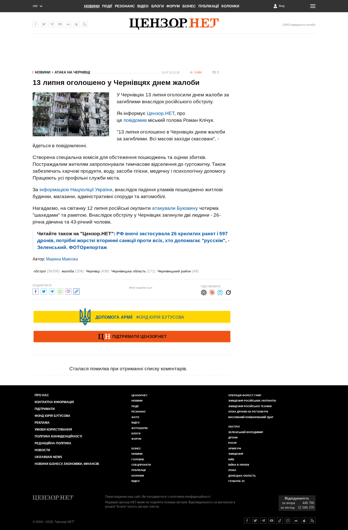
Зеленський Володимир (245, 432)
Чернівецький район (178, 271)
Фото (135, 417)
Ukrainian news (48, 457)
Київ (231, 459)
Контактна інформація (54, 402)
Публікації (208, 6)
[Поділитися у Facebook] (36, 291)
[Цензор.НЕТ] (174, 24)
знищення (235, 453)
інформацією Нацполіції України (75, 189)
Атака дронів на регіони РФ (248, 411)
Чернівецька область (133, 271)
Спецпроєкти (141, 464)
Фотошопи (139, 428)
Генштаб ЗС (236, 481)
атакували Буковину (175, 208)
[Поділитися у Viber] (68, 291)
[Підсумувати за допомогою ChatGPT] (204, 292)
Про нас (42, 395)
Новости (42, 450)
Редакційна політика (53, 443)
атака (232, 470)
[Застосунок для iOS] (76, 24)
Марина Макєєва (62, 259)
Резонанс (125, 6)
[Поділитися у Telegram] (52, 291)
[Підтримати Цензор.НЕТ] (132, 337)
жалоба (73, 271)
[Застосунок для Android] (68, 24)
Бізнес (189, 6)
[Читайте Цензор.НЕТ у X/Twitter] (255, 521)
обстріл (47, 271)
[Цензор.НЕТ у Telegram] (52, 24)
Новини (92, 6)
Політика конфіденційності (58, 436)
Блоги (157, 6)
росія (232, 442)
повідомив (135, 120)
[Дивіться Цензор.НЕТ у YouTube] (272, 521)
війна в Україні (238, 464)
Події (107, 6)
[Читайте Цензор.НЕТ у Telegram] (263, 521)
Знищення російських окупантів (252, 400)
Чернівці (97, 271)
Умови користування (53, 429)
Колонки (230, 6)
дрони (232, 437)
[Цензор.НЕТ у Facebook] (36, 24)
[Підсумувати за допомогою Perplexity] (220, 292)
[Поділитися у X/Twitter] (44, 291)
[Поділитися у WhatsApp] (60, 291)
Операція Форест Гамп (244, 395)
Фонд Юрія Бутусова (52, 416)
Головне (137, 459)
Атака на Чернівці (72, 72)
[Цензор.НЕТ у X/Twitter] (44, 24)
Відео (143, 6)
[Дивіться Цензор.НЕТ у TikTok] (280, 521)
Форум (173, 6)
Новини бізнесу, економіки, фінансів (67, 464)
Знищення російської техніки (250, 406)
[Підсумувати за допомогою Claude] (212, 292)
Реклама (42, 422)
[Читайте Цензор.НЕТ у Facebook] (247, 521)
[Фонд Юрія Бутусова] (132, 317)
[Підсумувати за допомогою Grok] (228, 292)
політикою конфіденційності (190, 496)
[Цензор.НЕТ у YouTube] (60, 24)
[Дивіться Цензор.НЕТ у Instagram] (288, 521)
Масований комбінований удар (250, 417)
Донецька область (242, 475)
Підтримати (45, 409)
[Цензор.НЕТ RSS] (85, 24)
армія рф (234, 448)
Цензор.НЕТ (161, 113)
